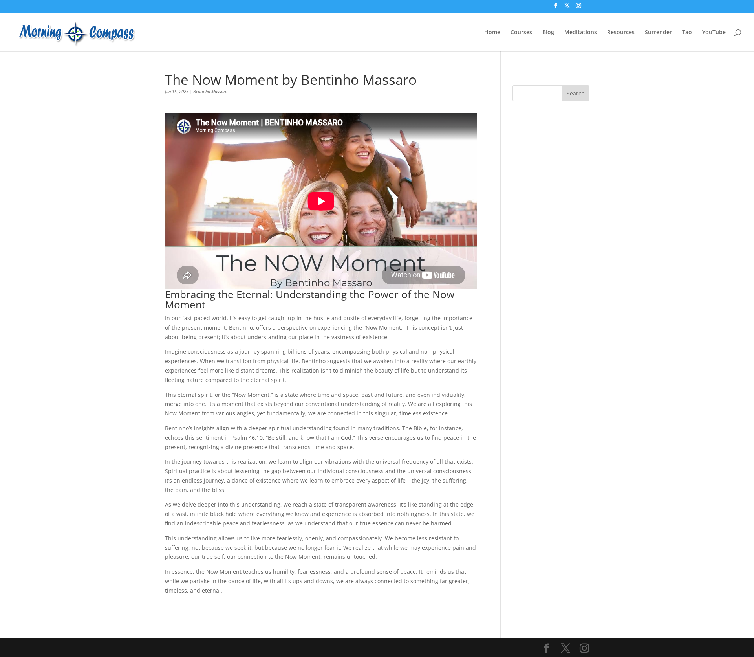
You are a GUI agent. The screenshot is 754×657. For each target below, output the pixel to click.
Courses (521, 32)
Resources (621, 32)
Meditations (580, 32)
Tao (687, 32)
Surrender (658, 32)
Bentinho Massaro (210, 91)
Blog (548, 32)
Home (492, 32)
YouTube (714, 32)
